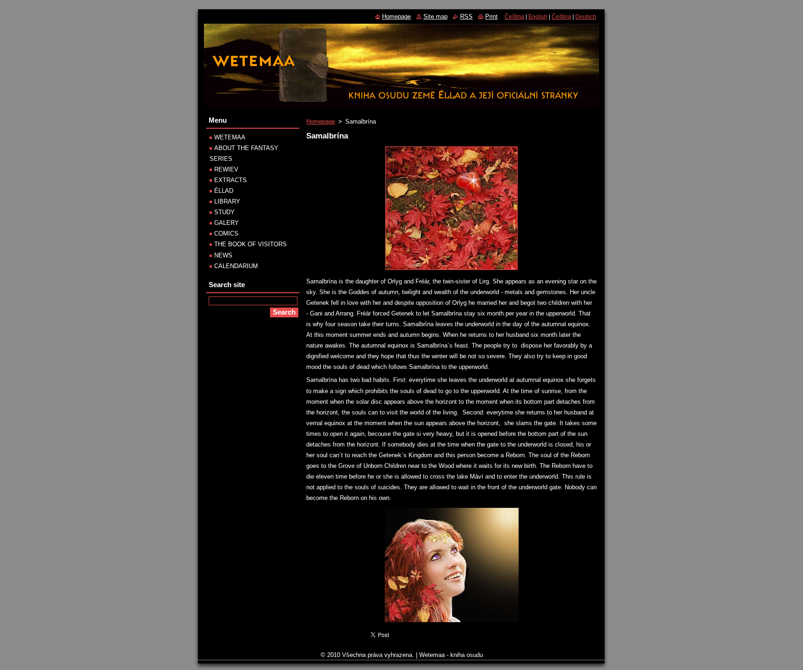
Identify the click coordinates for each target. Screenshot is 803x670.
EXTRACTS (230, 180)
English (537, 17)
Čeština (514, 17)
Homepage (320, 121)
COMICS (226, 233)
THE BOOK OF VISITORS (250, 244)
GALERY (226, 222)
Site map (435, 16)
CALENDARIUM (236, 266)
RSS (466, 16)
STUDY (224, 212)
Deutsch (585, 17)
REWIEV (226, 169)
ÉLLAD (223, 190)
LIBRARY (227, 201)
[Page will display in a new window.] (451, 270)
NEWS (223, 255)
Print (491, 16)
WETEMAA (229, 137)
